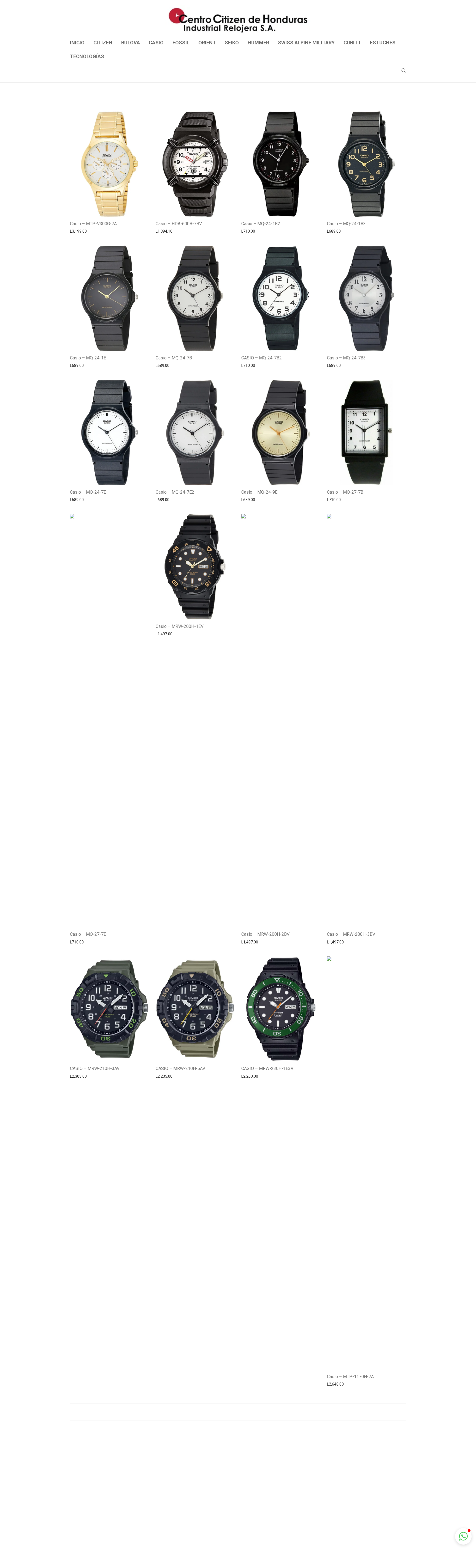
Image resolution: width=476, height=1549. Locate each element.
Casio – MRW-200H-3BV (351, 934)
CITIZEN (102, 42)
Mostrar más (78, 231)
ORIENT (207, 42)
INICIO (77, 42)
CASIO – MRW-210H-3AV (95, 1068)
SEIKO (232, 42)
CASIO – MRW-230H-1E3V (267, 1068)
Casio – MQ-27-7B (345, 492)
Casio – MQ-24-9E (259, 492)
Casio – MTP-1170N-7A (350, 1376)
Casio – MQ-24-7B (174, 358)
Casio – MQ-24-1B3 (346, 223)
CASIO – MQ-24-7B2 (261, 358)
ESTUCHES (383, 42)
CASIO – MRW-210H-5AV (180, 1068)
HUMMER (258, 42)
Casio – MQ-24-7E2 (175, 492)
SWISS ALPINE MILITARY (306, 42)
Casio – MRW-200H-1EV (180, 626)
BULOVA (130, 42)
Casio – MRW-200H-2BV (265, 934)
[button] (463, 1536)
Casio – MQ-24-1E (88, 358)
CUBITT (352, 42)
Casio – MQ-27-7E (88, 934)
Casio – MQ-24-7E (88, 492)
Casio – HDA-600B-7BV (179, 223)
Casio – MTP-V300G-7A (93, 223)
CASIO (156, 42)
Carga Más (238, 1412)
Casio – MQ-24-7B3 (346, 358)
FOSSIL (181, 42)
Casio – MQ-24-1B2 (260, 223)
